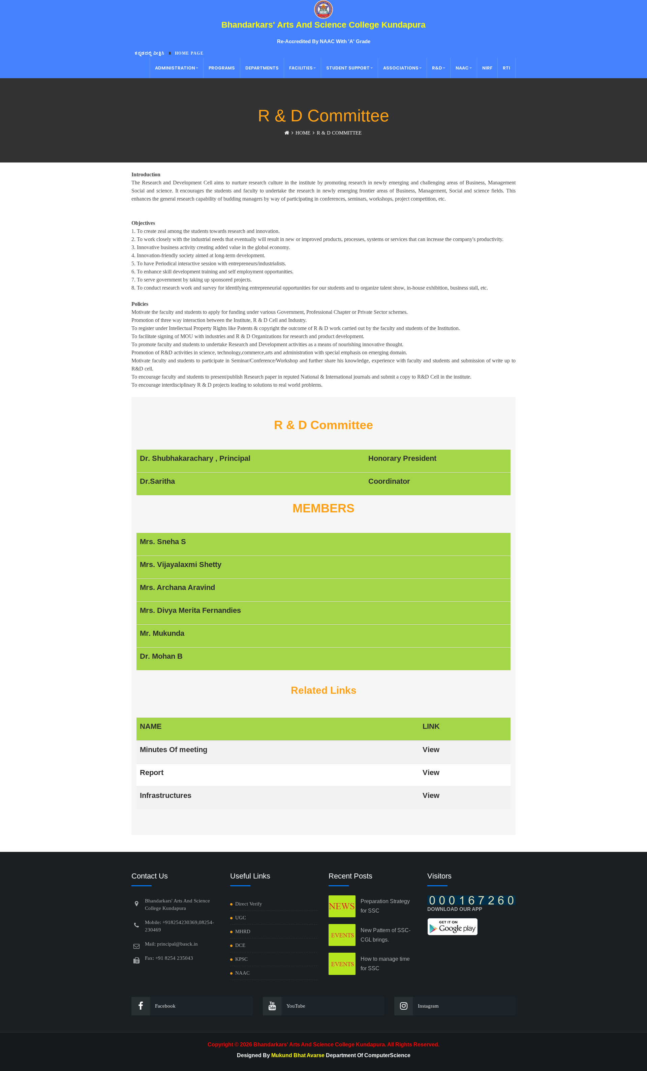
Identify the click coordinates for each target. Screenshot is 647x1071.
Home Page (189, 53)
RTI (506, 68)
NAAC (462, 68)
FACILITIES (301, 68)
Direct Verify (248, 903)
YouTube (295, 1006)
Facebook (165, 1006)
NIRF (487, 68)
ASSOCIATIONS (401, 68)
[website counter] (471, 899)
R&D (437, 68)
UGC (240, 917)
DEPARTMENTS (262, 68)
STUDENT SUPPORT (348, 68)
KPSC (241, 959)
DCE (240, 945)
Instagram (428, 1006)
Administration (175, 68)
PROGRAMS (222, 68)
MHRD (242, 931)
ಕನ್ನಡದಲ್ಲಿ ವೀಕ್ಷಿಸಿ (150, 53)
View (431, 749)
